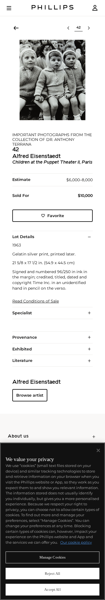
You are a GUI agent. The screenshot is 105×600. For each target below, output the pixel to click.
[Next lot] (89, 28)
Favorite (55, 215)
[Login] (95, 7)
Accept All (52, 589)
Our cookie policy (76, 542)
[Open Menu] (13, 8)
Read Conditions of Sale (35, 301)
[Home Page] (53, 8)
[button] (52, 80)
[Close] (98, 450)
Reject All (52, 573)
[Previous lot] (68, 28)
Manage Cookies (52, 557)
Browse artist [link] (29, 395)
